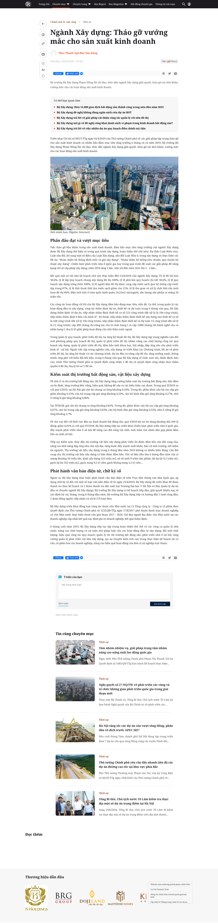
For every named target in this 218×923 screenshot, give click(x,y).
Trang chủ (44, 4)
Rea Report (100, 4)
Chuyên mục (59, 4)
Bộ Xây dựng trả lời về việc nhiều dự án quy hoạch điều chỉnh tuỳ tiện (101, 128)
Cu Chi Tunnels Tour (160, 889)
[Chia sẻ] (43, 34)
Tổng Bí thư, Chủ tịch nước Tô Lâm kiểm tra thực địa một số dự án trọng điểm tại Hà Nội (134, 801)
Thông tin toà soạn (165, 4)
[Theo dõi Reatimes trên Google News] (169, 62)
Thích (74, 73)
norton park (173, 894)
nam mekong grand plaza (169, 884)
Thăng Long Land (168, 902)
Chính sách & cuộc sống (63, 21)
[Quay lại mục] (43, 23)
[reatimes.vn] (28, 4)
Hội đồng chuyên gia (141, 4)
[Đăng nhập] (189, 5)
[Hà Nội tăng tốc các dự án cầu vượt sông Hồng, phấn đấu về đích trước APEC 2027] (75, 730)
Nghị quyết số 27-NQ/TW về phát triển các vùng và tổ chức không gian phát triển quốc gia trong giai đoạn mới (134, 689)
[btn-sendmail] (175, 73)
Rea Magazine (116, 4)
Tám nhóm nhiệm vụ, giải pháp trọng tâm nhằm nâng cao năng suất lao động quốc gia (133, 650)
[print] (43, 54)
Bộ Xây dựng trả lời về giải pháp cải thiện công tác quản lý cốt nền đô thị (103, 117)
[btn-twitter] (169, 73)
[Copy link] (43, 43)
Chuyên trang (80, 4)
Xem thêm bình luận (67, 614)
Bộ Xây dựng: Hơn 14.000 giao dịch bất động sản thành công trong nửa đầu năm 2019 (110, 107)
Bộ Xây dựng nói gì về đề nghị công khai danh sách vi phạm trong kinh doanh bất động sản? (115, 123)
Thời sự (87, 21)
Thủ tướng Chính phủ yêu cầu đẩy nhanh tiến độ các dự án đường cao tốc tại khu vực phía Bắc (136, 765)
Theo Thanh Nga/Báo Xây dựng (77, 53)
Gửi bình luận (160, 604)
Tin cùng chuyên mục (75, 633)
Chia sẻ (58, 73)
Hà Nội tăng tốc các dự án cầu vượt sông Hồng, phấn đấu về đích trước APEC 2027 (136, 728)
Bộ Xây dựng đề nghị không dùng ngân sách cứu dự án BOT (94, 112)
